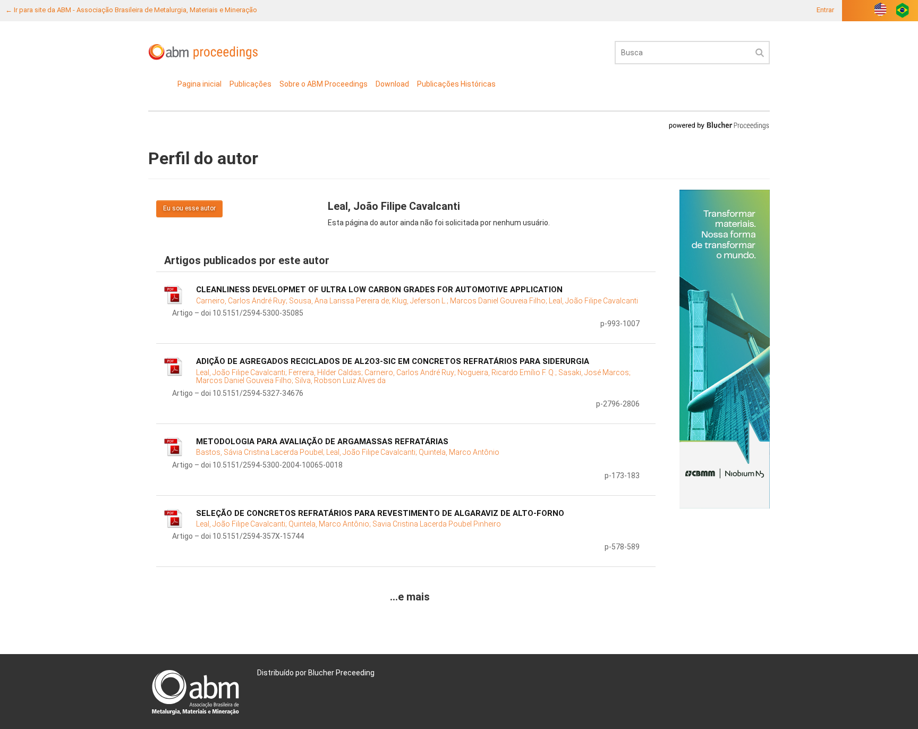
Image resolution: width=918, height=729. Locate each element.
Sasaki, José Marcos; (594, 372)
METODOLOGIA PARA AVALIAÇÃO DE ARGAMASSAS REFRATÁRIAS (322, 441)
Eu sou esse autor (189, 208)
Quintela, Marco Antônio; (330, 524)
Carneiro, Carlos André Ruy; (242, 300)
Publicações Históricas (456, 84)
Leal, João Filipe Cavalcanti (593, 300)
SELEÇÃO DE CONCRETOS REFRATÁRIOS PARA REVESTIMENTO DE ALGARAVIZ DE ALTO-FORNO (380, 513)
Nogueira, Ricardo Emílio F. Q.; (507, 372)
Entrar (825, 10)
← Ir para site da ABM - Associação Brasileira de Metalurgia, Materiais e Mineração (131, 10)
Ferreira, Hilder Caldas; (326, 372)
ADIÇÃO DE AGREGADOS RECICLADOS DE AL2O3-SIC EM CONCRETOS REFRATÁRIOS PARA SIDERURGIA (392, 361)
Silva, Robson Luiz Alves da (340, 380)
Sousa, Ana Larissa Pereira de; (340, 300)
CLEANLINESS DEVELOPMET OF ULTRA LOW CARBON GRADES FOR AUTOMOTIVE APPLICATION (379, 289)
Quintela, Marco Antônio (459, 452)
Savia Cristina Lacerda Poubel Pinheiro (436, 524)
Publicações (250, 84)
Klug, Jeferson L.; (421, 300)
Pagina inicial (199, 84)
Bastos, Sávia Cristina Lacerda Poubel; (261, 452)
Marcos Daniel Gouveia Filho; (499, 300)
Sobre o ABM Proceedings (323, 84)
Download (392, 84)
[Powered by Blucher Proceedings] (719, 125)
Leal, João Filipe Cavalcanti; (242, 372)
